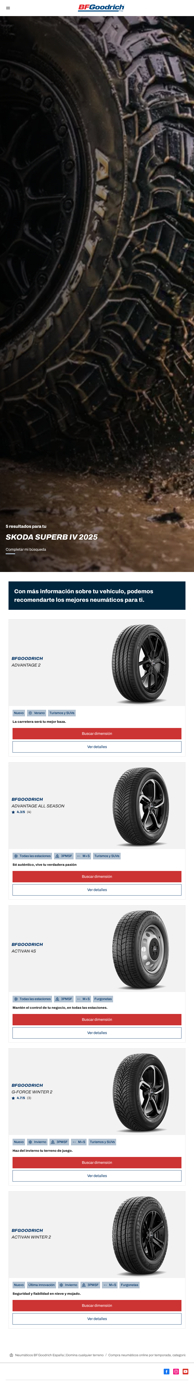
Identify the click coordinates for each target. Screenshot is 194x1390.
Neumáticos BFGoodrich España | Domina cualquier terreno (59, 1355)
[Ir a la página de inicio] (101, 8)
